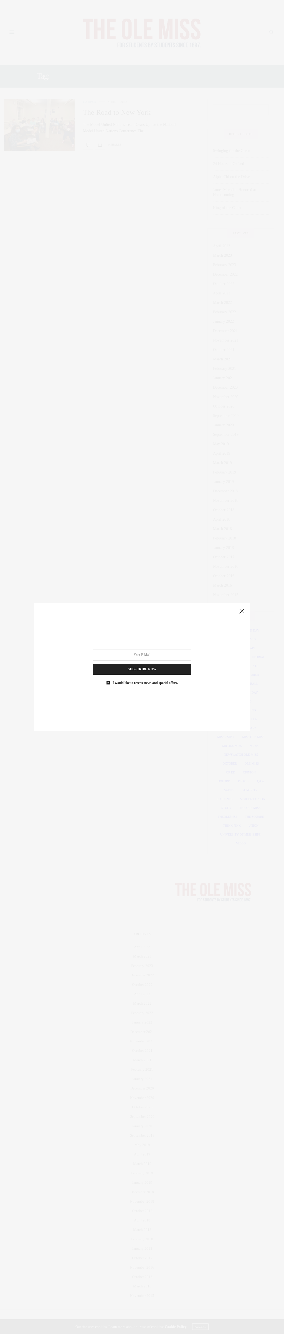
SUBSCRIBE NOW (142, 669)
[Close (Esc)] (241, 611)
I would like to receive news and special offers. (145, 682)
